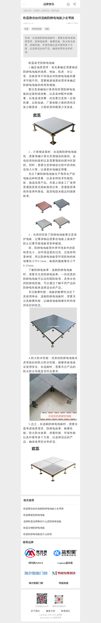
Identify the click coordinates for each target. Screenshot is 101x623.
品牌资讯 (45, 11)
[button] (74, 3)
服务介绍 (50, 611)
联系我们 (65, 611)
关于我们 (35, 611)
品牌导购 (55, 11)
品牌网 (36, 11)
